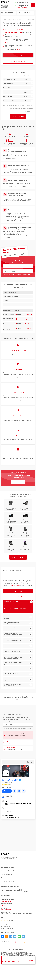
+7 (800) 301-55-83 (23, 2)
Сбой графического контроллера (8, 328)
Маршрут (8, 791)
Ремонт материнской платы (9, 79)
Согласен (30, 960)
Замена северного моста (8, 92)
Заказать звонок (18, 482)
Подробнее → (28, 314)
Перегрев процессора (8, 314)
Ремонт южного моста (8, 96)
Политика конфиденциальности (18, 949)
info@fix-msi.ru (5, 905)
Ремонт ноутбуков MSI (7, 871)
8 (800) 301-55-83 (6, 901)
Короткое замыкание (8, 324)
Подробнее (18, 377)
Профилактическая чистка (9, 83)
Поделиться (2, 936)
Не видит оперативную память (8, 319)
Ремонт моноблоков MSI (8, 881)
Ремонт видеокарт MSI (7, 874)
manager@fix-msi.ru (7, 909)
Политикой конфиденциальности (18, 729)
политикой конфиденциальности (24, 274)
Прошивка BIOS (6, 87)
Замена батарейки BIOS (8, 100)
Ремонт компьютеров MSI (8, 878)
